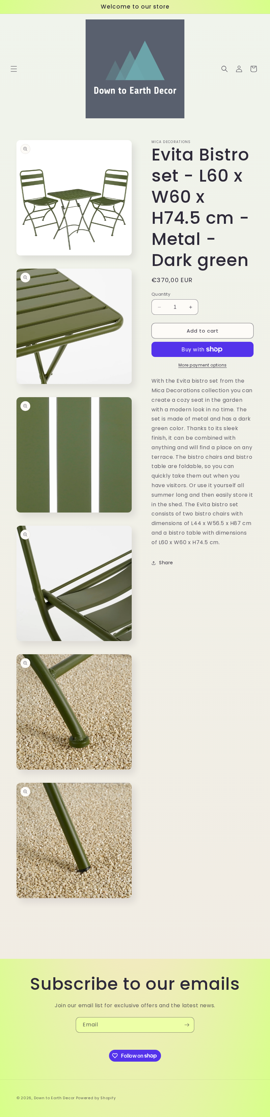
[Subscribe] (186, 1025)
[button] (14, 69)
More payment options (202, 365)
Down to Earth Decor (54, 1098)
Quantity (160, 294)
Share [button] (166, 562)
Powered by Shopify (96, 1098)
